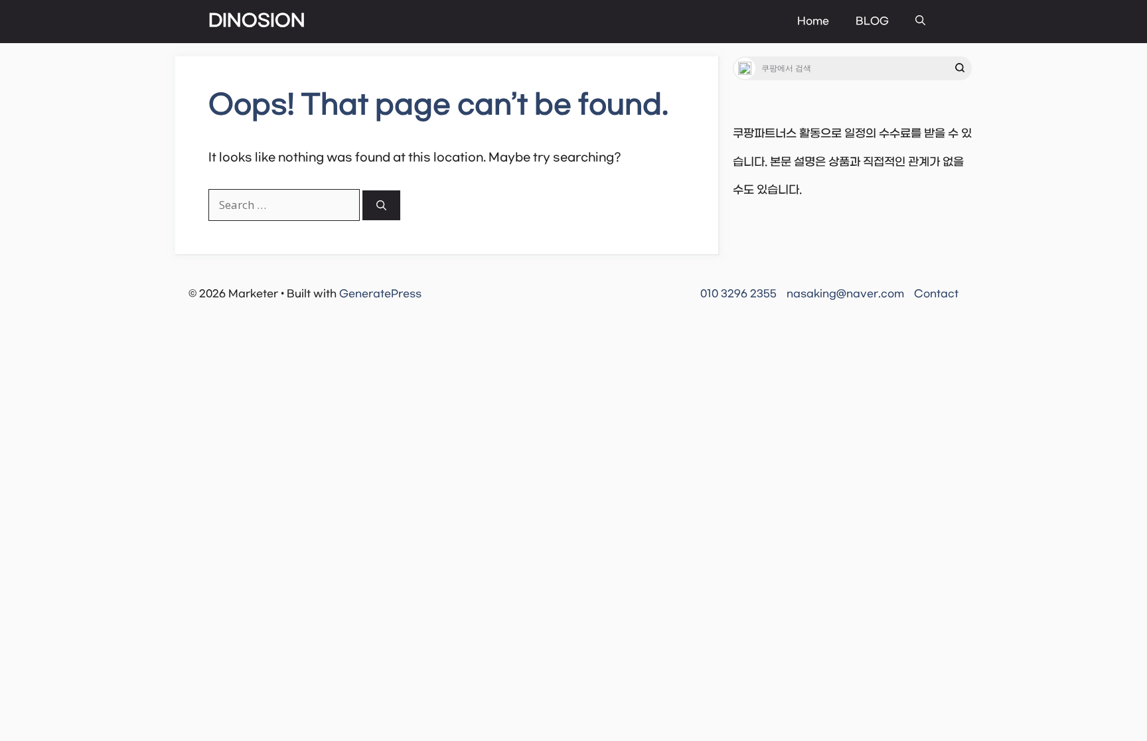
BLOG (872, 21)
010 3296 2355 (738, 294)
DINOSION (256, 21)
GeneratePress (380, 294)
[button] (920, 21)
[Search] (381, 205)
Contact (936, 294)
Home (813, 21)
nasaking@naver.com (845, 294)
